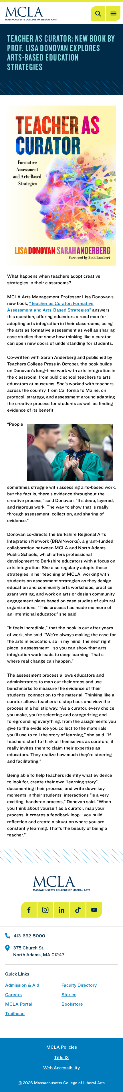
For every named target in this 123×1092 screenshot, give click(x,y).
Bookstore (72, 1004)
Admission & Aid (22, 985)
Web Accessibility (61, 1067)
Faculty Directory (79, 985)
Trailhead (15, 1013)
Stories (68, 994)
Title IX (61, 1057)
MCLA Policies (61, 1047)
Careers (13, 994)
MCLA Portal (18, 1004)
